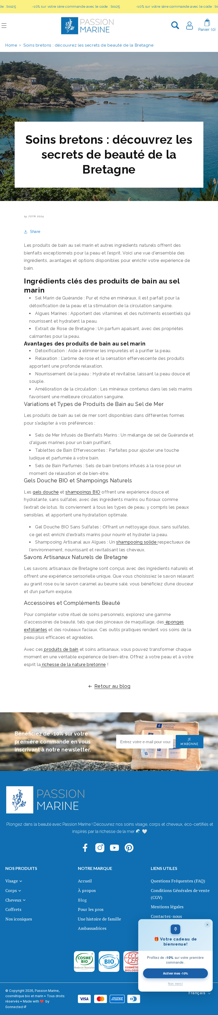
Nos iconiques (18, 919)
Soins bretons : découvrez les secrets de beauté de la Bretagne (88, 45)
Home (11, 45)
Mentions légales (167, 907)
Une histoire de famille (99, 919)
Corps (11, 890)
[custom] (85, 847)
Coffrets (13, 909)
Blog (82, 900)
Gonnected (14, 1007)
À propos (87, 890)
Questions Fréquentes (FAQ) (178, 881)
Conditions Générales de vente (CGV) (180, 893)
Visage (11, 881)
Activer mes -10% (175, 973)
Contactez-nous (166, 916)
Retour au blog (112, 686)
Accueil (85, 881)
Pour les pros (90, 909)
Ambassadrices (92, 928)
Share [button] (35, 231)
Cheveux (13, 900)
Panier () (207, 29)
